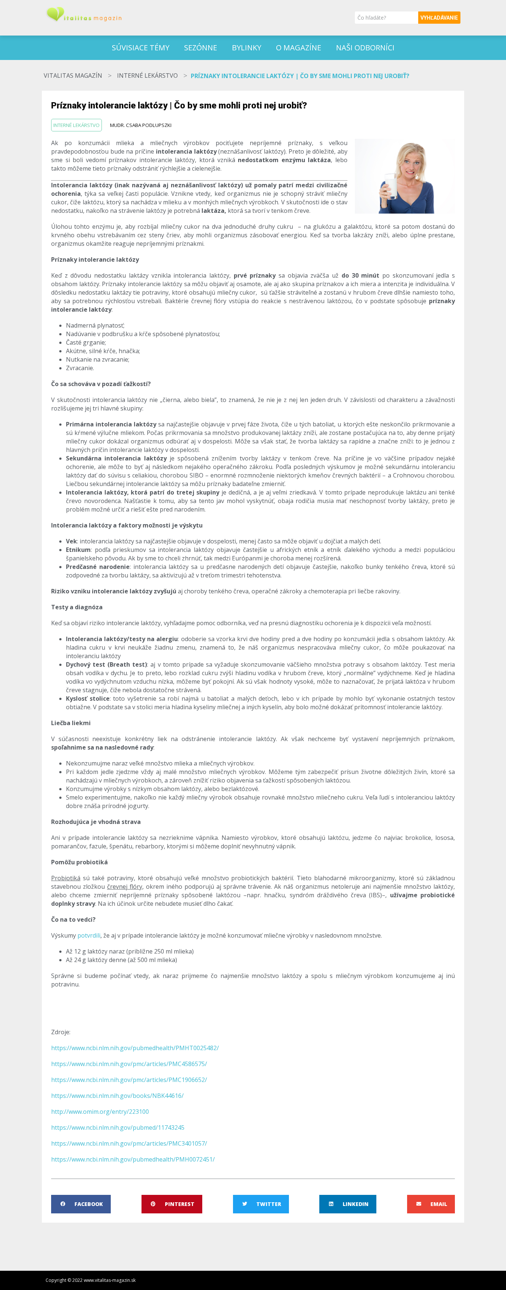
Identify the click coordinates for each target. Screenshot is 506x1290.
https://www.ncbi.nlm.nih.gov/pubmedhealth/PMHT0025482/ (135, 1048)
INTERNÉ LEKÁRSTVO (147, 75)
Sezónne (200, 48)
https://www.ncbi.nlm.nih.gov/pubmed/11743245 (117, 1127)
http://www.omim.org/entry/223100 (100, 1112)
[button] (81, 1204)
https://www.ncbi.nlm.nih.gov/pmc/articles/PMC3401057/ (129, 1143)
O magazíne (298, 48)
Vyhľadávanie (439, 18)
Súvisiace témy (140, 48)
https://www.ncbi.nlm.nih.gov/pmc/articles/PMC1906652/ (129, 1080)
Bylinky (246, 48)
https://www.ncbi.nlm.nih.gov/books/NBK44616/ (117, 1096)
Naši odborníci (365, 48)
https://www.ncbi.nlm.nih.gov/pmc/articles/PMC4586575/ (129, 1064)
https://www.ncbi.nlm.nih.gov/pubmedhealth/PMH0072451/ (133, 1159)
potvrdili (88, 935)
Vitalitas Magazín (73, 75)
